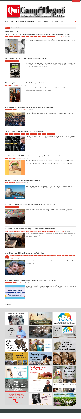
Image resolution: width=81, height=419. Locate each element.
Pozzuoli (44, 36)
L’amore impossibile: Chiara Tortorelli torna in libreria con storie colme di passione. (26, 59)
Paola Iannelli (25, 61)
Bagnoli (10, 255)
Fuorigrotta (28, 255)
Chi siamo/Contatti (13, 21)
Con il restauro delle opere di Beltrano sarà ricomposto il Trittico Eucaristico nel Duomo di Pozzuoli (30, 229)
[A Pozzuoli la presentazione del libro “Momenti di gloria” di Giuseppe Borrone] (15, 143)
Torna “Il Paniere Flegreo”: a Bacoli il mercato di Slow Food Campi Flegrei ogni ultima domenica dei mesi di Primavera (34, 156)
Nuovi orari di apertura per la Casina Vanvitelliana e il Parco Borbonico (22, 180)
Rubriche (46, 21)
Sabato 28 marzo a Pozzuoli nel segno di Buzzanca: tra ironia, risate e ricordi (24, 253)
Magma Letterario (15, 61)
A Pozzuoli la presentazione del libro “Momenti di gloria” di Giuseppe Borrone (24, 131)
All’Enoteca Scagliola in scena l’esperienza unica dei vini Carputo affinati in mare (25, 83)
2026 (15, 27)
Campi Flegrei (21, 21)
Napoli (40, 36)
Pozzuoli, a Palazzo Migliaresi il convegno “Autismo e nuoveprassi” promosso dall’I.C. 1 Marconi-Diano (30, 280)
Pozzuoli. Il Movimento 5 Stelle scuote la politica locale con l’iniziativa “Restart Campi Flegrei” (29, 107)
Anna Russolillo (61, 36)
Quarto (53, 36)
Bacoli (6, 36)
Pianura (54, 255)
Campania (39, 21)
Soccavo (6, 256)
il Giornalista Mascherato (24, 109)
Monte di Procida (33, 36)
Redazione (21, 158)
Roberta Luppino (18, 85)
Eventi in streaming (55, 21)
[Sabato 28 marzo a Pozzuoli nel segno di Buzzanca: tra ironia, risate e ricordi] (15, 267)
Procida (48, 36)
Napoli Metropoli (30, 21)
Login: (61, 21)
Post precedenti (9, 304)
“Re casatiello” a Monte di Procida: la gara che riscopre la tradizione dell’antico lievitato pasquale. (30, 204)
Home (6, 21)
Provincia (68, 255)
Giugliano (23, 36)
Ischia (28, 36)
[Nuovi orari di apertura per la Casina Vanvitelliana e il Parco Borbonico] (15, 192)
